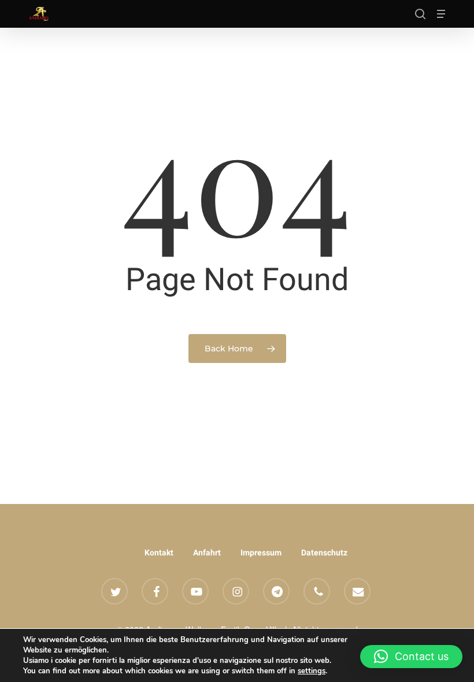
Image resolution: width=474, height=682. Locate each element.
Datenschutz (324, 552)
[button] (441, 14)
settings (311, 671)
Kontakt (159, 552)
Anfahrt (207, 552)
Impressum (261, 552)
